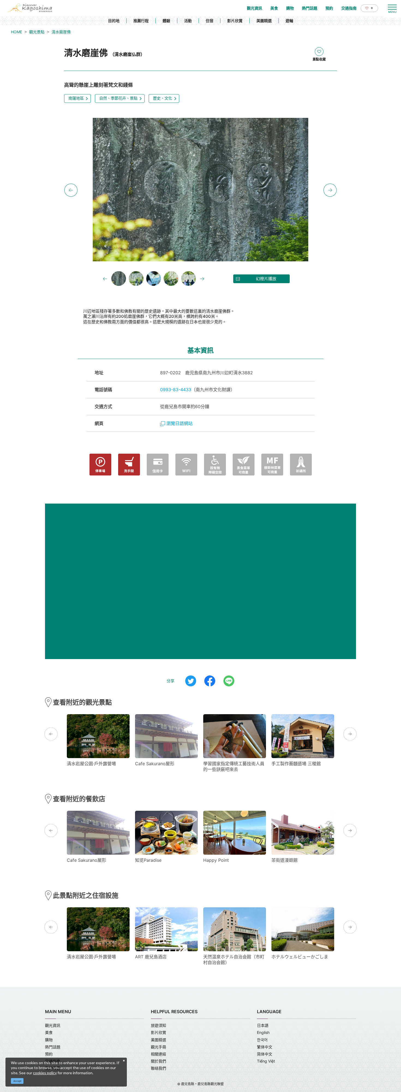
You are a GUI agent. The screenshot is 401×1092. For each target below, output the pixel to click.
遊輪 (289, 20)
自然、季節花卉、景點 (118, 98)
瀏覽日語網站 (179, 423)
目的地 (113, 20)
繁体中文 (264, 1047)
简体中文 (264, 1054)
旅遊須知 (158, 1025)
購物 (49, 1039)
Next (330, 190)
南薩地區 (76, 98)
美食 (49, 1032)
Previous (70, 190)
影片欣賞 (235, 20)
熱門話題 (52, 1047)
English (263, 1032)
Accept (17, 1080)
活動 (188, 20)
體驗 (166, 20)
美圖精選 (264, 20)
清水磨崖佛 (61, 31)
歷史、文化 (162, 98)
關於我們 (158, 1061)
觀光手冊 (158, 1047)
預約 (49, 1054)
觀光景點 (36, 31)
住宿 (209, 20)
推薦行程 (141, 20)
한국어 (262, 1039)
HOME (16, 31)
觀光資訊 (52, 1025)
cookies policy (45, 1072)
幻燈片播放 (266, 278)
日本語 (262, 1025)
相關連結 (158, 1054)
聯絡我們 (158, 1068)
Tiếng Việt (266, 1061)
